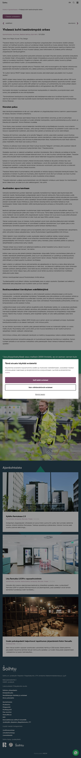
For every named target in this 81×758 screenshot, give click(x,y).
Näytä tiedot (40, 394)
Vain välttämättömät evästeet (40, 387)
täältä (7, 372)
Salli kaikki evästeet (40, 380)
